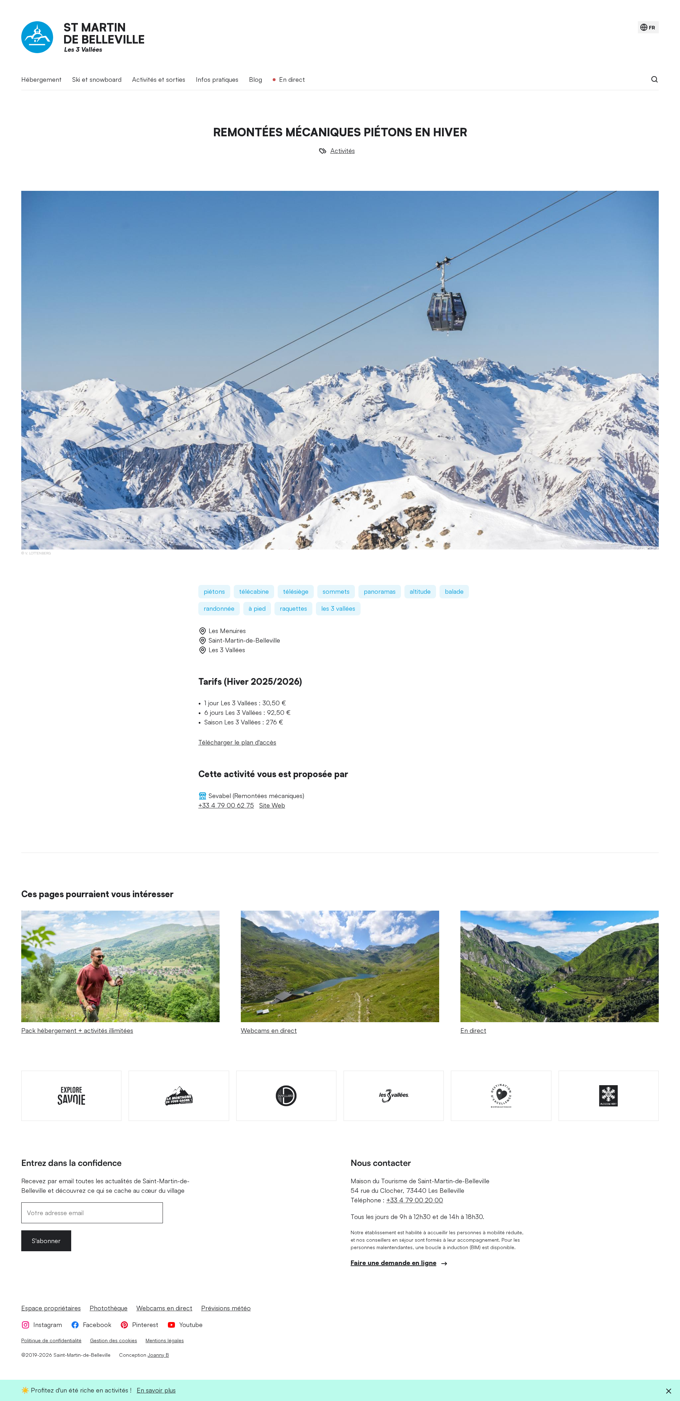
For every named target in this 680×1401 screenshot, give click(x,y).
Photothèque (109, 1308)
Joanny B (158, 1355)
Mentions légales (165, 1340)
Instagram (47, 1324)
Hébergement (41, 79)
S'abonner (46, 1241)
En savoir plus (156, 1390)
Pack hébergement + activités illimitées (77, 1030)
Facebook (97, 1324)
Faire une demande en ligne (393, 1262)
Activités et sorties (158, 79)
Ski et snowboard (96, 79)
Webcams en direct (269, 1030)
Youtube (191, 1324)
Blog (255, 79)
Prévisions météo (226, 1308)
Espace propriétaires (51, 1308)
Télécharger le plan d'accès (237, 742)
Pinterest (145, 1324)
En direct (292, 79)
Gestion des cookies (113, 1340)
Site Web (272, 805)
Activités (342, 150)
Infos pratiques (217, 79)
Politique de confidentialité (51, 1340)
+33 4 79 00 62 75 (226, 805)
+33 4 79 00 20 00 (414, 1200)
